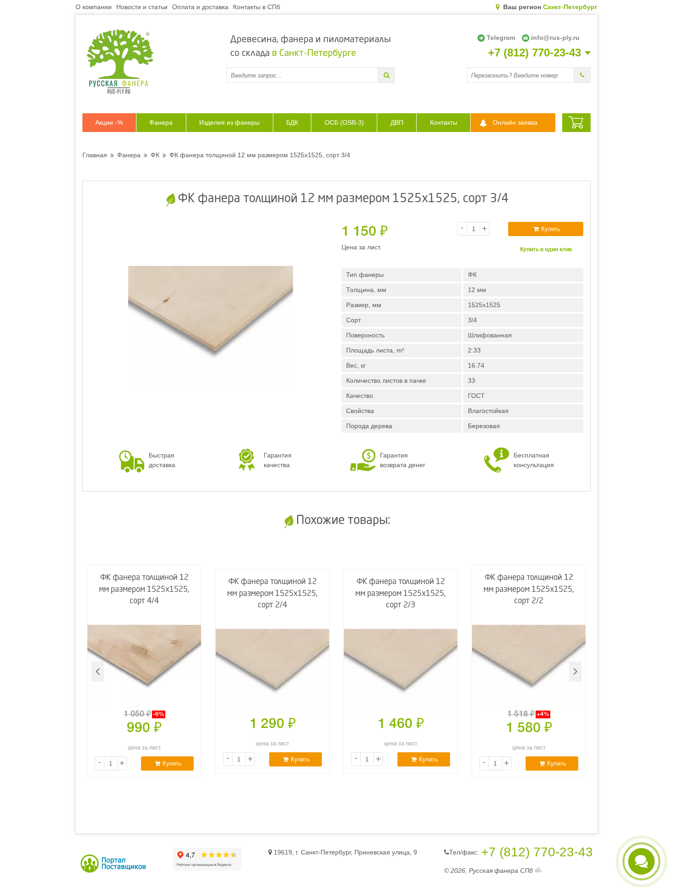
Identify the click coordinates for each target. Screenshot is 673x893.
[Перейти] (386, 75)
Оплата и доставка (200, 7)
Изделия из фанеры (229, 122)
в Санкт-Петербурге (314, 53)
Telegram (501, 37)
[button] (575, 671)
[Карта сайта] (538, 871)
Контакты (443, 122)
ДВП (397, 122)
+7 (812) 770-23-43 (534, 52)
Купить (550, 229)
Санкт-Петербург (570, 7)
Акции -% (109, 122)
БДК (292, 122)
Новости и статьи (142, 7)
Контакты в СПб (256, 7)
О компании (94, 7)
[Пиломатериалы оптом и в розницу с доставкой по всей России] (154, 61)
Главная (94, 155)
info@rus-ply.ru (555, 37)
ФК (155, 155)
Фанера (161, 122)
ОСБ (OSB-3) (344, 122)
